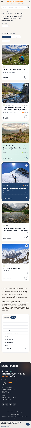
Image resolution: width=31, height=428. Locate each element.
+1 (10, 112)
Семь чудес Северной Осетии (14, 69)
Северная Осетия (10, 67)
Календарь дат (16, 37)
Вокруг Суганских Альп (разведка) (11, 269)
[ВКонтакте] (3, 404)
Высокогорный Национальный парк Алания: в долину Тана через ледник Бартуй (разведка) (15, 229)
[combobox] (14, 7)
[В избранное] (26, 46)
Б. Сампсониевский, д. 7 (8, 389)
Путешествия (6, 37)
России (3, 305)
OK (28, 424)
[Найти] (28, 7)
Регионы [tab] (6, 317)
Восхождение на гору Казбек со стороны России (14, 189)
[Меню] (2, 2)
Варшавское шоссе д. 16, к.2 (9, 397)
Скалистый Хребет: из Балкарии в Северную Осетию (15, 149)
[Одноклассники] (10, 404)
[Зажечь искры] (28, 365)
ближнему (8, 305)
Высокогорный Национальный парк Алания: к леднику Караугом (15, 108)
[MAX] (14, 404)
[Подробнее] (26, 77)
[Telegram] (6, 404)
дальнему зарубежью (17, 305)
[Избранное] (29, 2)
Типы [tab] (13, 317)
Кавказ (7, 185)
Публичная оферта (15, 414)
